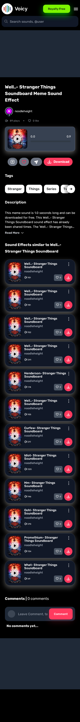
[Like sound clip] (24, 162)
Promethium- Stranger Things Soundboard (41, 539)
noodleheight (33, 271)
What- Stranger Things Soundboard (40, 566)
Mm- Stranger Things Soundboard (39, 484)
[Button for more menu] (69, 264)
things (34, 189)
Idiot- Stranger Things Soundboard (40, 457)
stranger (15, 189)
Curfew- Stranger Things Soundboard (42, 429)
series (51, 189)
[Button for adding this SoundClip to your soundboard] (12, 162)
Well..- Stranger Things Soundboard (40, 265)
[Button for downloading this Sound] (68, 278)
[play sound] (17, 139)
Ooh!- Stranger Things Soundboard (40, 512)
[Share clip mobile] (36, 162)
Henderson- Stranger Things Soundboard (45, 375)
